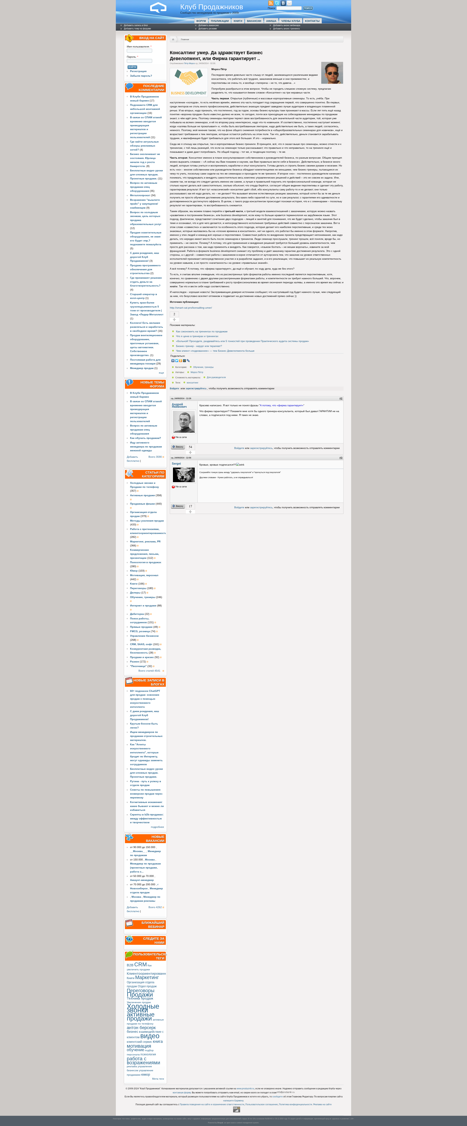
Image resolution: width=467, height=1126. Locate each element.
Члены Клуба (290, 21)
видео (149, 1036)
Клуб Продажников (211, 7)
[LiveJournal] (188, 360)
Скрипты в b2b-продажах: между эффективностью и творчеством (147, 818)
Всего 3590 (155, 457)
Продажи (140, 994)
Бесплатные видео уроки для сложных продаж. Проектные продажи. (146, 174)
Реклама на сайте (322, 1104)
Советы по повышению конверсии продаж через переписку (146, 793)
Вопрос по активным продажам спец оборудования (143, 187)
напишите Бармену (233, 1100)
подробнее (157, 827)
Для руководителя (216, 377)
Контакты (312, 21)
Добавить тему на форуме (137, 28)
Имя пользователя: (139, 46)
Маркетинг (147, 977)
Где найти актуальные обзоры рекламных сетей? (144, 145)
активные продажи (141, 1016)
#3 (340, 457)
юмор (145, 1074)
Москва (150, 859)
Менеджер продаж (142, 368)
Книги (238, 21)
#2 (340, 398)
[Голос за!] (174, 320)
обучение (135, 1050)
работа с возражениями (143, 1060)
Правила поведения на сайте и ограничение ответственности (212, 1104)
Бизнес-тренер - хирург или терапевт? (199, 346)
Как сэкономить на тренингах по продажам (201, 331)
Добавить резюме (207, 28)
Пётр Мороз (189, 63)
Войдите (174, 388)
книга (158, 1041)
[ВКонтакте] (173, 360)
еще (161, 372)
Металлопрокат (140, 195)
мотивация (139, 1046)
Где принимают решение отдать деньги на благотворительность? (146, 281)
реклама (132, 1066)
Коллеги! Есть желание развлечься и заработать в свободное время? (146, 327)
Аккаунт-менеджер (142, 880)
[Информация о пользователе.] (332, 83)
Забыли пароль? (141, 75)
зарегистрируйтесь (196, 388)
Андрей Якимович (179, 405)
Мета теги (158, 1078)
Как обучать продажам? (145, 438)
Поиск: (272, 8)
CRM (140, 964)
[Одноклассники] (181, 360)
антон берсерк (141, 1027)
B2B (130, 965)
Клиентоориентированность (150, 973)
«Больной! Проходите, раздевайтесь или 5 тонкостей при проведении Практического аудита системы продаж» (242, 341)
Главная (185, 39)
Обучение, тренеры (203, 367)
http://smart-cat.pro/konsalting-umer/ (191, 307)
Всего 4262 (155, 907)
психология (148, 1054)
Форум (201, 21)
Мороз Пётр (197, 372)
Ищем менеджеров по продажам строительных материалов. (146, 736)
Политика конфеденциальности (295, 1104)
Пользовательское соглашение (261, 1104)
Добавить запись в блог (136, 25)
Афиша (271, 21)
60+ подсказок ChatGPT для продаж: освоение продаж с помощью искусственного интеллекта (145, 699)
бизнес (132, 1031)
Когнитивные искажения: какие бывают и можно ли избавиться (147, 806)
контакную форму (182, 1092)
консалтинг (192, 382)
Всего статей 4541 (149, 670)
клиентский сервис (139, 1041)
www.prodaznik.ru (245, 1088)
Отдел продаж (147, 986)
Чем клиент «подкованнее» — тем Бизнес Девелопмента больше (215, 350)
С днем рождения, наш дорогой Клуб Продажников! (144, 257)
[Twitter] (177, 360)
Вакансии (254, 21)
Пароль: (132, 56)
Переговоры (140, 990)
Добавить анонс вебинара (286, 25)
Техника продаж (140, 998)
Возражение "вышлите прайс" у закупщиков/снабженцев (145, 204)
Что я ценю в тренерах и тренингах (197, 336)
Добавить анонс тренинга (286, 28)
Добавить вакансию (208, 25)
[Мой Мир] (184, 360)
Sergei (176, 463)
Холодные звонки (143, 1008)
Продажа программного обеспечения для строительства (145, 269)
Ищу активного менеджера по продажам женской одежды (146, 446)
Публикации (220, 21)
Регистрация (138, 71)
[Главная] (161, 12)
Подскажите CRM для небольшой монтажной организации (145, 109)
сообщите (277, 1096)
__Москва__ (138, 851)
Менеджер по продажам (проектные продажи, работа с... (145, 867)
